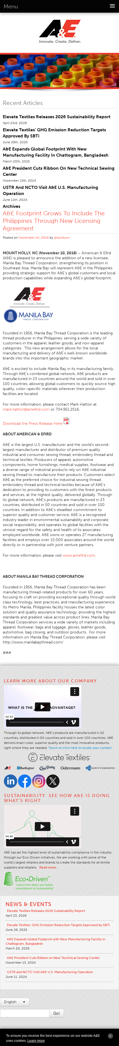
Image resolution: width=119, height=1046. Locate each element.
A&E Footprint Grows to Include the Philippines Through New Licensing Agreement (54, 220)
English (10, 1002)
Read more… (49, 867)
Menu (11, 6)
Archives (11, 206)
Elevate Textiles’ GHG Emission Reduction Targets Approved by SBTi (58, 925)
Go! (56, 1013)
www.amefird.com (79, 555)
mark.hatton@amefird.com (26, 409)
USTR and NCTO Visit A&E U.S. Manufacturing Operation (50, 972)
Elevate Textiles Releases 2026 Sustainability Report (56, 116)
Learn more (36, 1041)
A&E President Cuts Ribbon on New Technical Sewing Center (53, 958)
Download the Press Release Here (33, 423)
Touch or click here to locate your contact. (80, 748)
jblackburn (62, 238)
